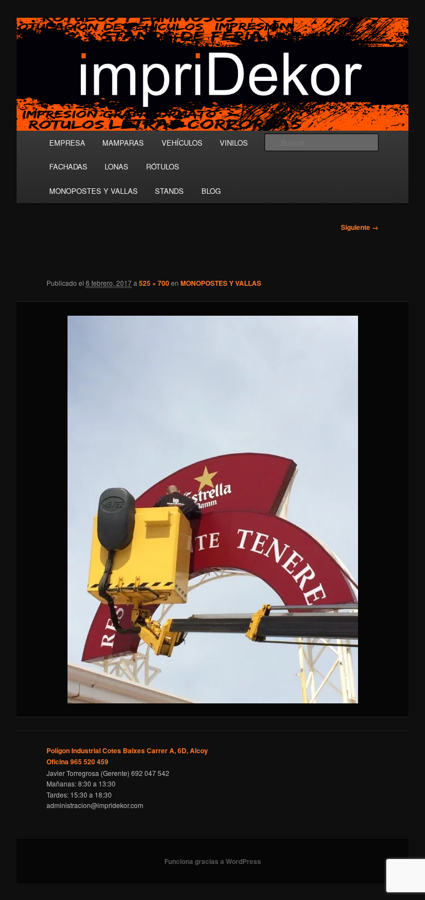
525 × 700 (154, 283)
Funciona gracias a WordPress (212, 861)
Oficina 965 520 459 (77, 762)
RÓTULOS (162, 166)
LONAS (116, 166)
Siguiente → (360, 227)
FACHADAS (68, 166)
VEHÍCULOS (182, 142)
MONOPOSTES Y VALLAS (93, 191)
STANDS (169, 191)
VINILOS (234, 142)
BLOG (211, 191)
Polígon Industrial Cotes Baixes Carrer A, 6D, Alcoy (127, 750)
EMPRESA (67, 142)
